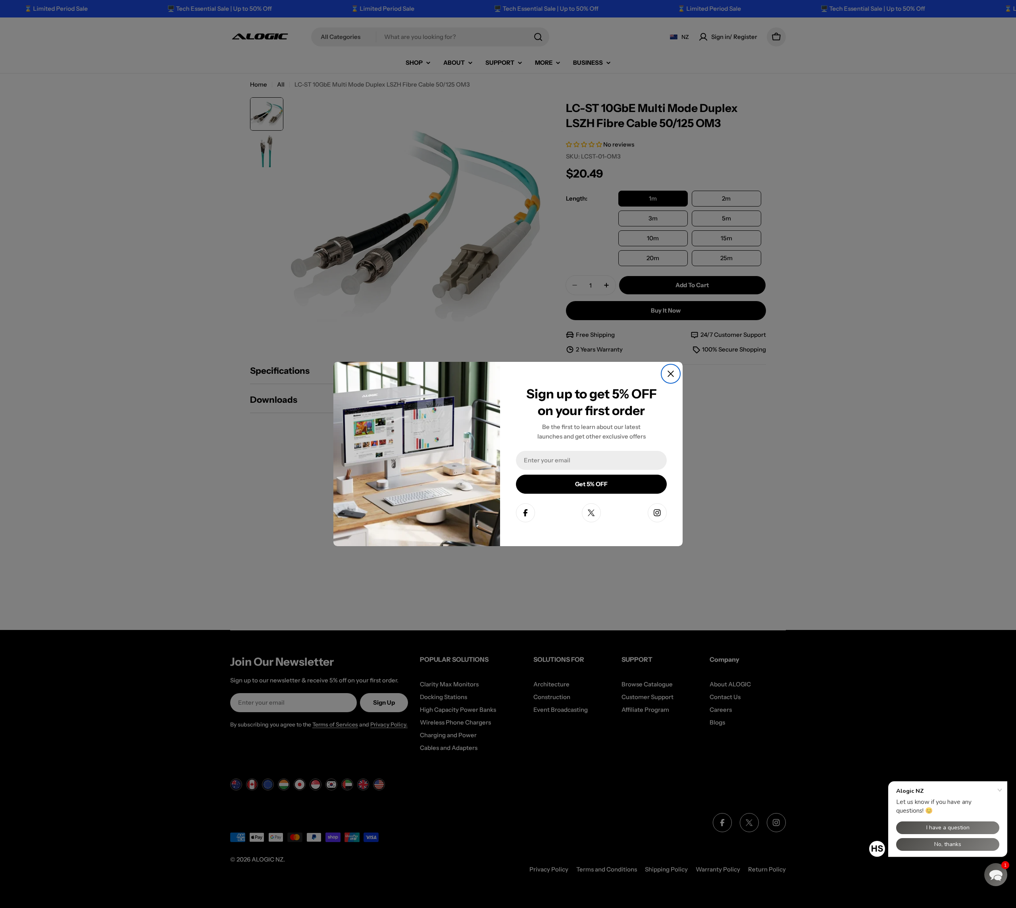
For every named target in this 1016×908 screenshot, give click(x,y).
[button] (995, 874)
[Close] (671, 374)
